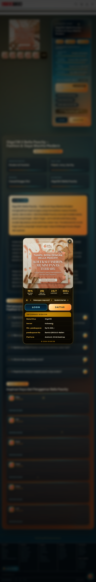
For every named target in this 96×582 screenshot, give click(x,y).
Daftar (60, 307)
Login (36, 307)
